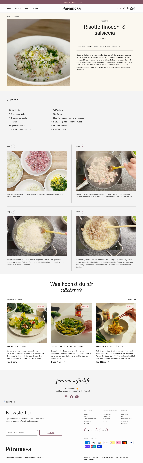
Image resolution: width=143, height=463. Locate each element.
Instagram (107, 414)
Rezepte (35, 8)
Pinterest (106, 419)
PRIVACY (96, 457)
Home (8, 16)
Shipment (124, 421)
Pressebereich (126, 419)
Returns (124, 423)
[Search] (123, 8)
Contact (124, 414)
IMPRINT (87, 457)
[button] (132, 8)
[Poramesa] (71, 8)
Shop (9, 8)
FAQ (122, 416)
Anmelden (51, 433)
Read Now (12, 362)
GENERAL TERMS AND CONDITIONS (115, 457)
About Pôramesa (21, 8)
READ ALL (129, 300)
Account (87, 421)
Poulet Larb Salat (17, 346)
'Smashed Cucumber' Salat (67, 346)
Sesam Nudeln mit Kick (109, 346)
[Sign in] (127, 8)
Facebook (106, 416)
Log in (86, 423)
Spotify (105, 421)
